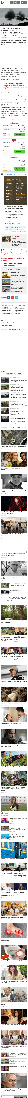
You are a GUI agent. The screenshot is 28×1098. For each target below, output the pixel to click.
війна (10, 325)
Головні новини (7, 83)
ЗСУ (24, 323)
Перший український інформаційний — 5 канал (2, 2)
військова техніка (17, 323)
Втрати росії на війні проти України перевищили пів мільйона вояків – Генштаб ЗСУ (18, 404)
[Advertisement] (14, 145)
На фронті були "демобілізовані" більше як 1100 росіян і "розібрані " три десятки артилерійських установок (19, 242)
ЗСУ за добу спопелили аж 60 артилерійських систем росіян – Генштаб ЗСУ (18, 380)
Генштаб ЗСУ (16, 79)
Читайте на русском (22, 37)
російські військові (6, 323)
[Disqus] (14, 352)
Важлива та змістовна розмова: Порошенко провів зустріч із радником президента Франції (7, 310)
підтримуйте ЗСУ (9, 265)
